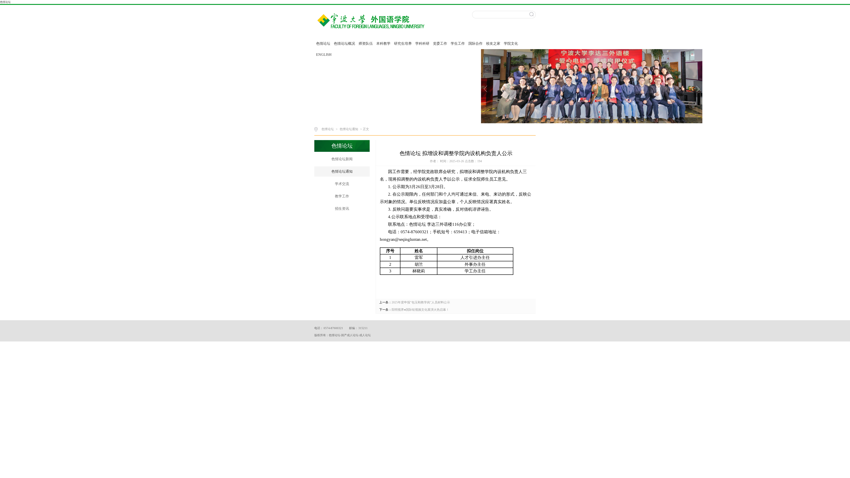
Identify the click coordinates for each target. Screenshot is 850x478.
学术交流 (342, 184)
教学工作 (342, 196)
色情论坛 (5, 2)
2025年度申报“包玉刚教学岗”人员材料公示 (421, 302)
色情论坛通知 (349, 129)
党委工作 (440, 43)
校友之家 (493, 43)
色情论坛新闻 (342, 159)
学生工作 (458, 43)
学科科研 (422, 43)
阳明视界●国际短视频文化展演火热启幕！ (420, 309)
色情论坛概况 (344, 43)
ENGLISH (324, 54)
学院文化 (511, 43)
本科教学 (383, 43)
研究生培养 (403, 43)
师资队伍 (366, 43)
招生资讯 (342, 208)
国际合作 (475, 43)
